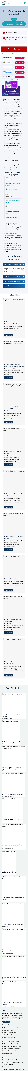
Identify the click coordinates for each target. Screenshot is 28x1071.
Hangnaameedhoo (7, 1053)
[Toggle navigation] (25, 3)
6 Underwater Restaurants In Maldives (12, 1062)
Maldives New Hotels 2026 (9, 1051)
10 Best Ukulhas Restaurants (10, 1035)
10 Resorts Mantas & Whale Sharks (11, 1046)
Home (14, 19)
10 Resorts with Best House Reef (11, 1044)
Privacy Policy (6, 1067)
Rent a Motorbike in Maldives (10, 1060)
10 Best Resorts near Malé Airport (11, 1048)
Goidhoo (4, 1057)
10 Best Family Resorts (8, 1037)
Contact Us (6, 1021)
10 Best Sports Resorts (8, 1030)
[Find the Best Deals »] (8, 62)
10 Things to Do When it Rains (10, 1041)
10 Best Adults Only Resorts (9, 1032)
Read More (8, 335)
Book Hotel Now (14, 49)
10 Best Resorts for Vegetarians (11, 1027)
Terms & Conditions (7, 1064)
